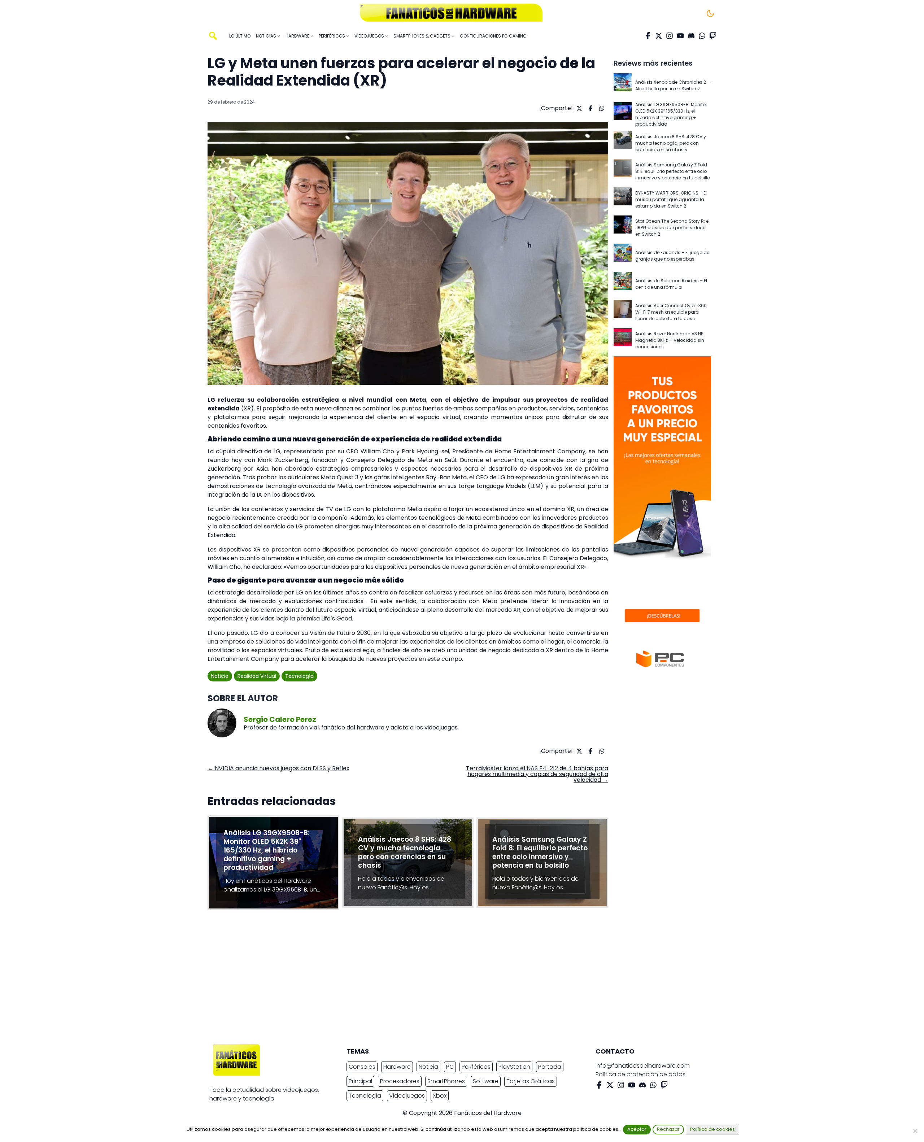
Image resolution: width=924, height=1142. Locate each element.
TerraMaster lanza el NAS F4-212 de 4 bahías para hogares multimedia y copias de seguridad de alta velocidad (537, 774)
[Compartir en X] (578, 108)
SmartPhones (446, 1081)
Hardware (397, 1067)
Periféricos (476, 1067)
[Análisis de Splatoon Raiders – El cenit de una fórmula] (623, 284)
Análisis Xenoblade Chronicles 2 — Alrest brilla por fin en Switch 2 (673, 85)
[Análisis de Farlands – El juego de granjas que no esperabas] (623, 256)
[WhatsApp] (702, 35)
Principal (360, 1081)
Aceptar (636, 1129)
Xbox (439, 1095)
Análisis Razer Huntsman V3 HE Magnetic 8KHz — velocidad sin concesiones (669, 340)
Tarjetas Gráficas (530, 1081)
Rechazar (668, 1129)
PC (450, 1067)
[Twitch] (712, 35)
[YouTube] (680, 35)
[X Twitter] (658, 35)
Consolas (362, 1067)
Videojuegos (407, 1095)
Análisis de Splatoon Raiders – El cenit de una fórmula (671, 284)
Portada (549, 1067)
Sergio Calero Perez (280, 719)
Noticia (219, 676)
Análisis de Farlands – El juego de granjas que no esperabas (672, 255)
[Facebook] (647, 35)
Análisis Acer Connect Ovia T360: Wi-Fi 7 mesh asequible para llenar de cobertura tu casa (671, 312)
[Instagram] (669, 35)
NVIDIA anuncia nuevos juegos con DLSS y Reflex (278, 768)
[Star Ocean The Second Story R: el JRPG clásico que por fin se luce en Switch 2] (623, 227)
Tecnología (299, 676)
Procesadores (399, 1081)
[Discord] (691, 35)
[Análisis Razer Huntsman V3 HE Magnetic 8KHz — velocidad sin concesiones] (623, 340)
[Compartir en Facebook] (589, 108)
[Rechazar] (915, 1130)
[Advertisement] (456, 978)
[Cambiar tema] (710, 13)
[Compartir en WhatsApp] (601, 108)
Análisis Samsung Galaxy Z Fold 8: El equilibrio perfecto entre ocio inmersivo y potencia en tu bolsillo (672, 171)
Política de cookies (712, 1129)
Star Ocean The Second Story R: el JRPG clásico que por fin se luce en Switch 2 (672, 227)
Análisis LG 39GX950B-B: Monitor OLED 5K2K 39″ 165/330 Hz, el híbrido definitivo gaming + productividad (671, 114)
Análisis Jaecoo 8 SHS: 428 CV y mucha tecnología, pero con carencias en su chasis (670, 143)
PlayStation (514, 1067)
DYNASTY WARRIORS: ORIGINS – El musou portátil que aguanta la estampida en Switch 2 (671, 199)
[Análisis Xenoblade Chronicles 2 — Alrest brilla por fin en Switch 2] (623, 85)
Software (485, 1081)
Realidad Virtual (256, 676)
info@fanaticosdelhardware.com (643, 1066)
